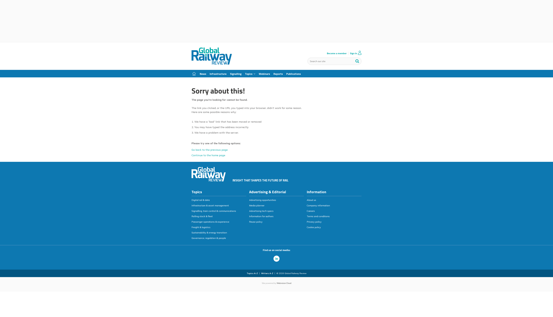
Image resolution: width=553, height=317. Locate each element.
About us (311, 200)
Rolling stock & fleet (202, 216)
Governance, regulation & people (209, 238)
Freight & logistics (201, 227)
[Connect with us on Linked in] (276, 259)
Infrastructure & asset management (210, 205)
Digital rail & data (201, 200)
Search (357, 60)
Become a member (337, 53)
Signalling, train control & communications (214, 211)
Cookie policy (314, 227)
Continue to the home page (208, 155)
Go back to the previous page (210, 149)
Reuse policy (256, 221)
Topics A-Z (252, 273)
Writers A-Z (267, 273)
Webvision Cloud (284, 283)
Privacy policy (314, 221)
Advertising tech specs (261, 211)
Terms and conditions (318, 216)
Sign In (353, 53)
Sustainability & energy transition (209, 232)
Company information (318, 205)
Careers (311, 211)
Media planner (256, 205)
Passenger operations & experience (210, 221)
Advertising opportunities (262, 200)
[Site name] (212, 63)
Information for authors (261, 216)
